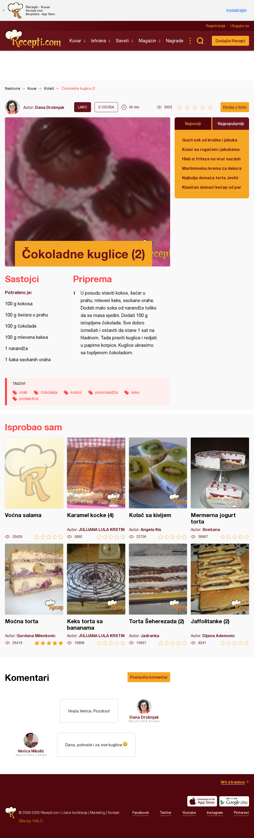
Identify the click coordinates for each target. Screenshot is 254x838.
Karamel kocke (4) (96, 488)
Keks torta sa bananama (96, 594)
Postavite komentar (149, 677)
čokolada (49, 392)
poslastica (28, 398)
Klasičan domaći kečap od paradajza (212, 187)
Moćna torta (34, 594)
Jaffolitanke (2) (220, 594)
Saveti (122, 40)
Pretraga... (199, 40)
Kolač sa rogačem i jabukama (211, 149)
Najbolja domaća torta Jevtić (210, 177)
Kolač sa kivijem (158, 488)
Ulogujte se (239, 26)
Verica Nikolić (31, 751)
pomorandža (106, 392)
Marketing (97, 812)
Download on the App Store (202, 801)
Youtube (189, 813)
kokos (76, 392)
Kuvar (75, 40)
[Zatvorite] (3, 10)
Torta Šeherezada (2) (158, 594)
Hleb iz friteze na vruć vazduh (211, 158)
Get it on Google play (234, 801)
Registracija (215, 26)
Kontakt (113, 812)
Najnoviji (193, 123)
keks (135, 392)
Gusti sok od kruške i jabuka (209, 139)
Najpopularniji (231, 123)
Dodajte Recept (230, 40)
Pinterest (241, 813)
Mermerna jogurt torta (220, 488)
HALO (38, 821)
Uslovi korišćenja (74, 812)
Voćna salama (34, 488)
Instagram (215, 813)
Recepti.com (33, 38)
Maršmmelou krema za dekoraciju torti (212, 168)
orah (23, 392)
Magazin (147, 40)
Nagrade (174, 40)
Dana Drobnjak (49, 107)
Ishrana (98, 40)
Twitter (165, 813)
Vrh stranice (233, 782)
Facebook (140, 813)
